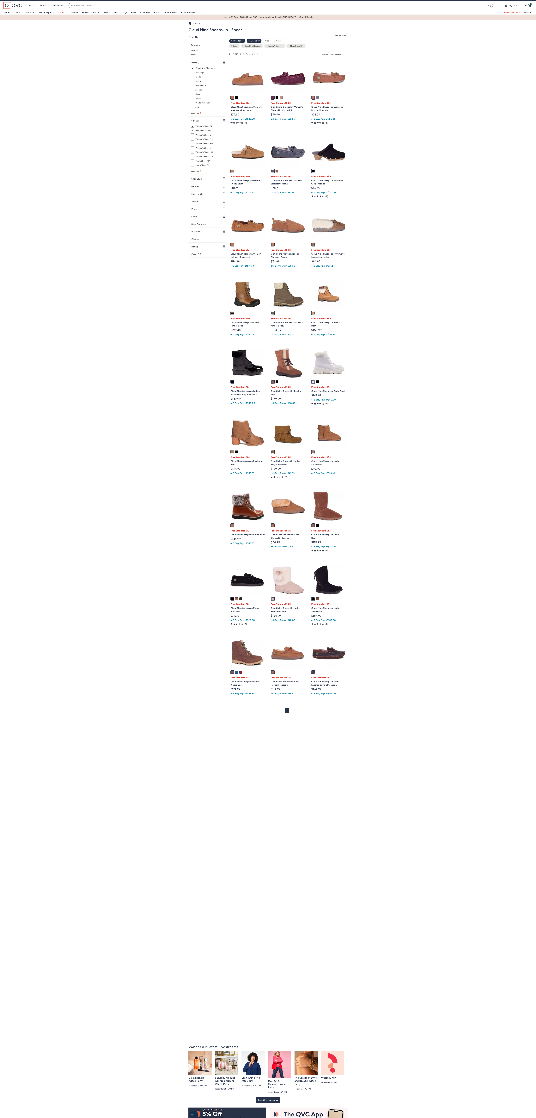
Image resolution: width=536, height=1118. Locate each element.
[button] (506, 5)
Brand (195, 62)
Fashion (85, 12)
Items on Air (58, 5)
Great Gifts (197, 254)
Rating (194, 246)
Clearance (62, 12)
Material (195, 231)
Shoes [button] (235, 46)
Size (195, 120)
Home (133, 12)
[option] (268, 17)
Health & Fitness (187, 12)
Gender (195, 186)
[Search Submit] (490, 5)
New (18, 12)
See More (195, 113)
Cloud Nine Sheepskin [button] (252, 46)
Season (194, 201)
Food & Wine (171, 12)
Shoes (116, 12)
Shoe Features (198, 224)
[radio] (232, 97)
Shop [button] (31, 5)
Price (194, 209)
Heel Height (197, 193)
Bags (125, 12)
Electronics (145, 12)
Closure (195, 239)
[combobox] (278, 5)
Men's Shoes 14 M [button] (296, 46)
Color (194, 216)
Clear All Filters (341, 35)
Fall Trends (29, 12)
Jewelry (106, 12)
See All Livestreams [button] (268, 1100)
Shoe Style (196, 178)
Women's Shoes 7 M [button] (275, 46)
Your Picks (7, 12)
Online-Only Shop (46, 12)
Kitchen (157, 12)
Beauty (95, 12)
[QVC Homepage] (190, 23)
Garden (74, 12)
